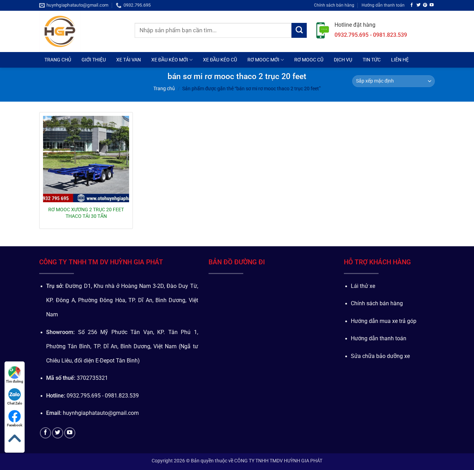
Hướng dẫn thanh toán (383, 5)
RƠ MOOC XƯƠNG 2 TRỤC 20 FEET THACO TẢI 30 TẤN (86, 213)
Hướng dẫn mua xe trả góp (383, 321)
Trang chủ (164, 88)
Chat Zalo (14, 403)
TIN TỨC (372, 59)
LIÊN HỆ (400, 59)
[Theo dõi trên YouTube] (432, 5)
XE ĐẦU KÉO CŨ (220, 59)
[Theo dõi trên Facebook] (412, 5)
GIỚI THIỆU (94, 59)
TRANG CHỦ (57, 59)
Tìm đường (14, 381)
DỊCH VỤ (343, 59)
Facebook (14, 425)
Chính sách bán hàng (334, 5)
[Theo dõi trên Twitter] (418, 5)
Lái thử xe (363, 286)
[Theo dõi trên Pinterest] (425, 5)
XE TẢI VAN (128, 59)
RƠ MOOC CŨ (308, 59)
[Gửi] (299, 30)
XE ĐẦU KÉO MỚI (169, 59)
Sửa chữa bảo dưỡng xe (380, 356)
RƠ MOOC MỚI (263, 59)
